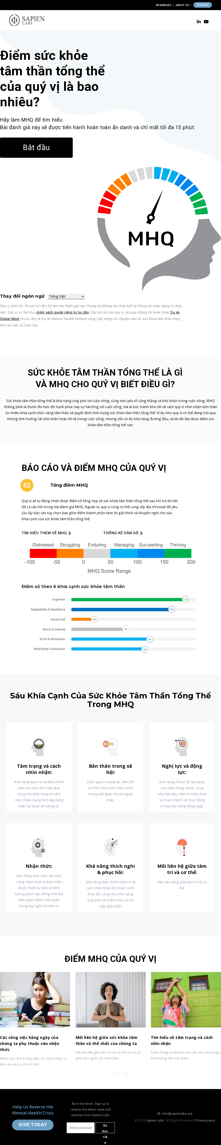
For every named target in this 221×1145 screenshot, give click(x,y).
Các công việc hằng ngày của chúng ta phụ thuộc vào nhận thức (29, 1043)
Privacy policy (205, 1120)
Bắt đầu (36, 147)
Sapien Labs (155, 1120)
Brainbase (163, 5)
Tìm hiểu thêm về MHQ (44, 533)
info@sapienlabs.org (177, 1113)
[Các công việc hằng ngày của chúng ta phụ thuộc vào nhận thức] (35, 999)
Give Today (33, 1124)
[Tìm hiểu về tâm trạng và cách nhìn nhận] (186, 999)
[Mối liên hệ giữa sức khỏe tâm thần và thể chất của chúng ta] (111, 999)
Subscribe (105, 1128)
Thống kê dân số (121, 533)
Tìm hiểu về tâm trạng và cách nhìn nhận (182, 1040)
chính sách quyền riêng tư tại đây (62, 312)
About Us (182, 5)
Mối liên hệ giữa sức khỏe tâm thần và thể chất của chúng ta (106, 1040)
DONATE (203, 5)
